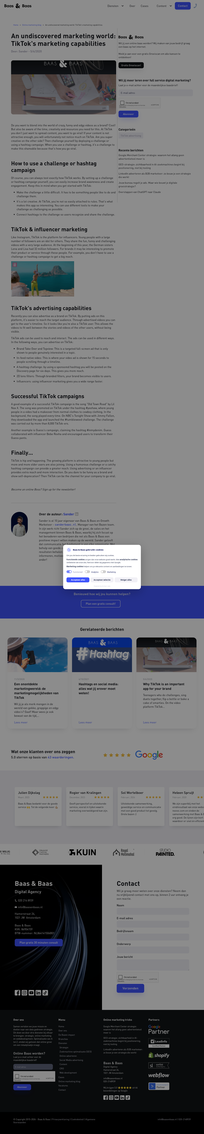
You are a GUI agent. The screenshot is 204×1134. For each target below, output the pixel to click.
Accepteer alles (78, 580)
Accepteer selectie (102, 580)
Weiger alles (126, 580)
